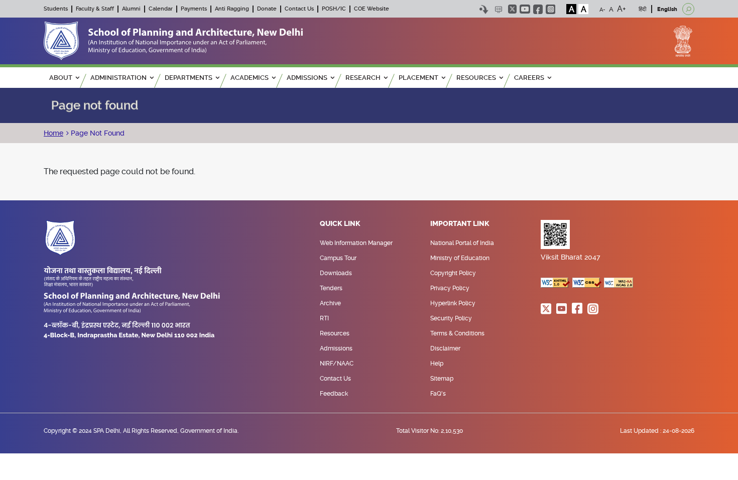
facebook (538, 9)
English (667, 9)
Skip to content (483, 9)
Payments (194, 9)
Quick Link (340, 224)
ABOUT (60, 77)
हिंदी (642, 9)
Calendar (161, 9)
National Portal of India (462, 243)
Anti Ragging (232, 9)
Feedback (334, 393)
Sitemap (441, 378)
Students (56, 9)
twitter (512, 9)
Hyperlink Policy (452, 303)
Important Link (459, 224)
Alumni (131, 9)
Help (436, 363)
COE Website (371, 9)
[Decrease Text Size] (602, 9)
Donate (267, 9)
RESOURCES (476, 77)
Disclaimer (445, 348)
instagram (550, 9)
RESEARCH (363, 77)
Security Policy (451, 318)
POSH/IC (334, 9)
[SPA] (173, 40)
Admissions (336, 348)
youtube (525, 9)
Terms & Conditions (457, 333)
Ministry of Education (459, 258)
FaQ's (438, 393)
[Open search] (688, 9)
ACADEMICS (249, 77)
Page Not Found (97, 133)
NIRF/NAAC (336, 363)
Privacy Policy (449, 288)
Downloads (336, 273)
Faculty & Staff (95, 9)
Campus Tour (338, 258)
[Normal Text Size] (611, 9)
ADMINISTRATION (118, 77)
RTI (324, 318)
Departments (188, 77)
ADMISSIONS (307, 77)
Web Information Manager (356, 243)
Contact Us (299, 9)
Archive (330, 303)
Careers (529, 77)
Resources (334, 333)
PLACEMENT (418, 77)
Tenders (331, 288)
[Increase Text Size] (621, 9)
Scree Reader (498, 9)
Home (53, 133)
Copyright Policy (453, 273)
